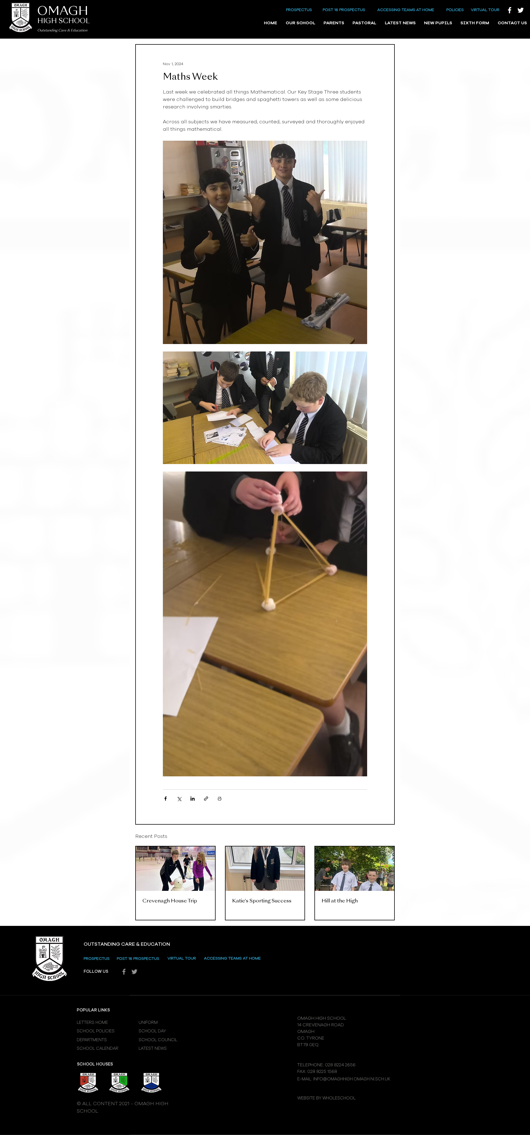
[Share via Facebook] (165, 798)
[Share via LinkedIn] (192, 798)
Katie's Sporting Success (262, 901)
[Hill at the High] (354, 868)
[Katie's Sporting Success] (265, 868)
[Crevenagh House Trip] (175, 868)
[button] (300, 23)
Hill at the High (340, 901)
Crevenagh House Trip (169, 901)
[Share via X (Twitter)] (179, 798)
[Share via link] (206, 798)
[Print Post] (219, 798)
